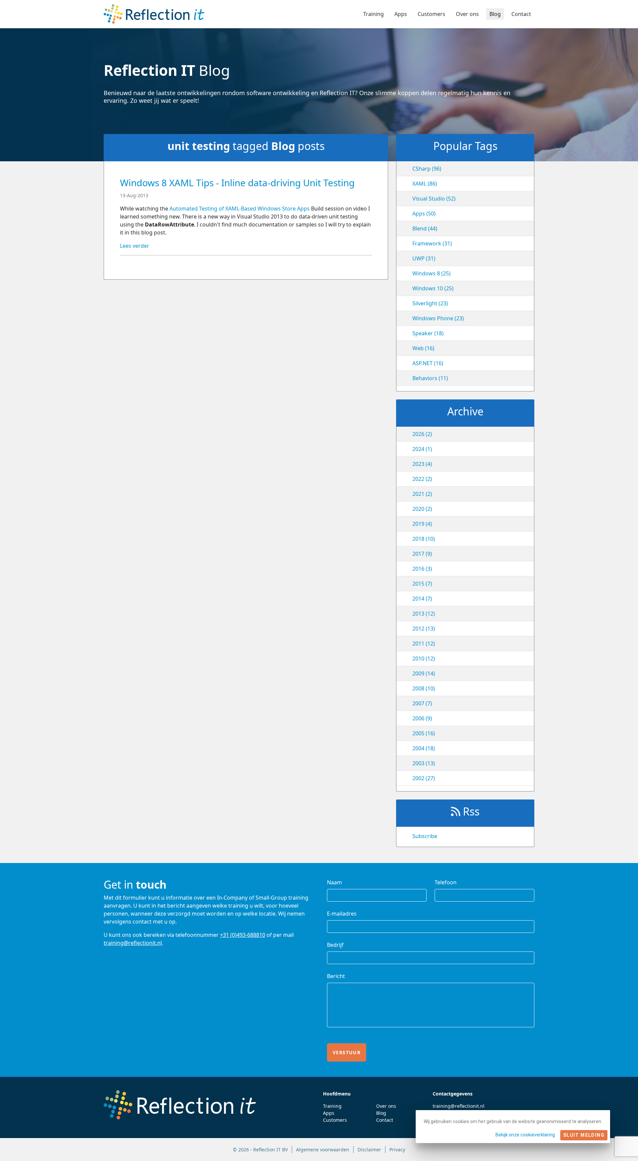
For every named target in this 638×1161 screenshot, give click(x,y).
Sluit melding (583, 1135)
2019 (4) (422, 523)
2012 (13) (423, 628)
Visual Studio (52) (434, 198)
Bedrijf (335, 944)
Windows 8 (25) (431, 273)
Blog (495, 14)
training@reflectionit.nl (133, 942)
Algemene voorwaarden (322, 1149)
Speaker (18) (428, 333)
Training (373, 14)
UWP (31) (423, 258)
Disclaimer (369, 1149)
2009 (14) (423, 673)
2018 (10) (423, 538)
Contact (521, 14)
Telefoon (446, 882)
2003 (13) (423, 763)
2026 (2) (422, 434)
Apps (400, 14)
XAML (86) (424, 183)
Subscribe (424, 836)
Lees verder (134, 245)
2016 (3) (422, 568)
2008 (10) (423, 688)
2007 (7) (422, 703)
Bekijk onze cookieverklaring (525, 1134)
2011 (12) (423, 643)
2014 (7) (422, 598)
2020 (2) (422, 508)
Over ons (467, 14)
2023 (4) (422, 464)
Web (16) (423, 348)
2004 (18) (423, 748)
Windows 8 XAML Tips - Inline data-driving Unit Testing (237, 182)
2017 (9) (422, 553)
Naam (334, 882)
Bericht (336, 976)
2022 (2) (422, 479)
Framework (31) (432, 243)
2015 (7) (422, 583)
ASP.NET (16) (427, 363)
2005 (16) (423, 733)
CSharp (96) (426, 168)
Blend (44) (424, 228)
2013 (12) (423, 613)
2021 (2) (422, 494)
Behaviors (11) (430, 378)
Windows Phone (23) (438, 318)
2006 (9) (422, 718)
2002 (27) (423, 778)
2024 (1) (422, 449)
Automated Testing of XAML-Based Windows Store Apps (240, 208)
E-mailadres (342, 913)
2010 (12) (423, 658)
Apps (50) (424, 213)
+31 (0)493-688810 (242, 935)
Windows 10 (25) (433, 288)
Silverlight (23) (430, 303)
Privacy (397, 1149)
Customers (431, 14)
